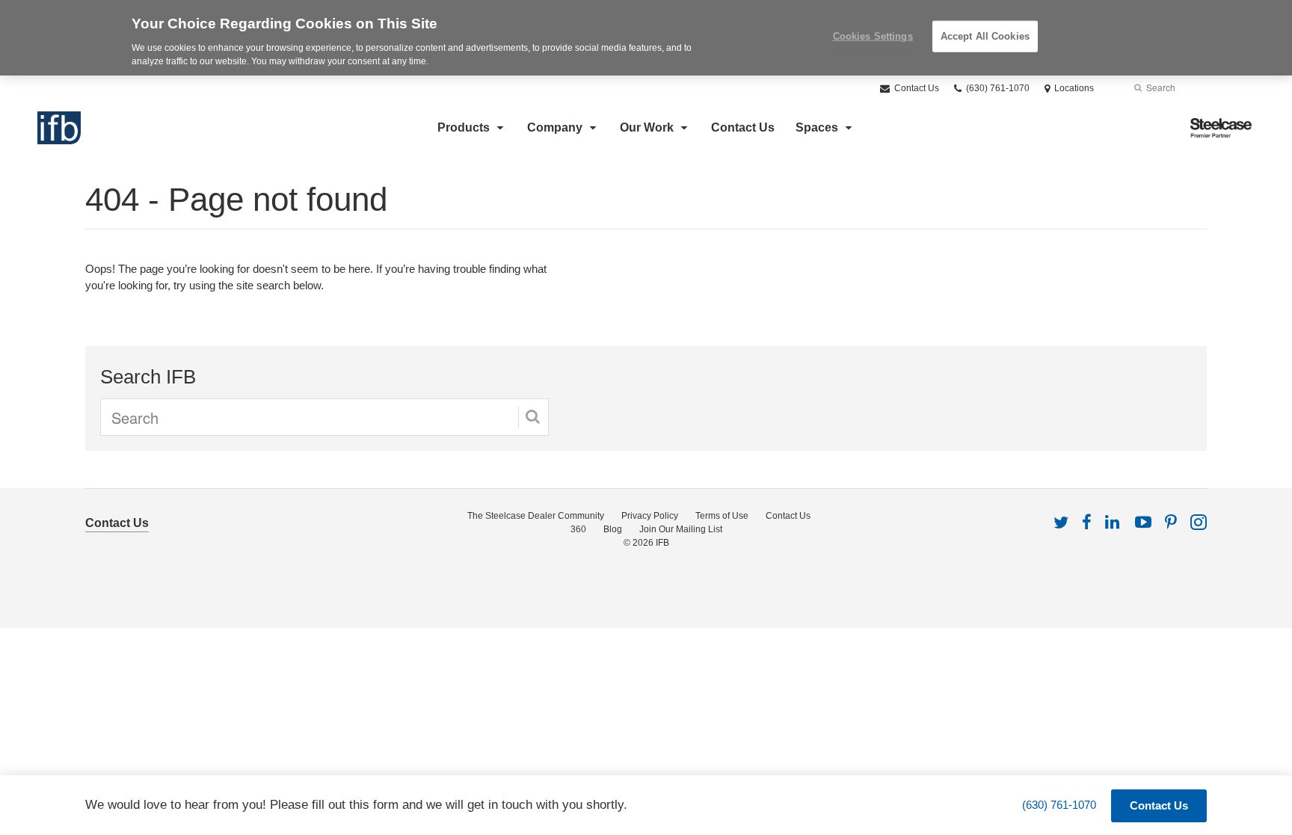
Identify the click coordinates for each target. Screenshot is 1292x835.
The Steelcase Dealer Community (535, 516)
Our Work (647, 127)
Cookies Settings (873, 36)
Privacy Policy (649, 516)
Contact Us (915, 88)
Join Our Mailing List (680, 529)
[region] (646, 38)
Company (554, 127)
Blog (612, 529)
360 (578, 529)
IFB (662, 542)
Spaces (817, 127)
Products (463, 127)
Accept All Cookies (985, 36)
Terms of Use (721, 516)
